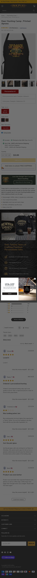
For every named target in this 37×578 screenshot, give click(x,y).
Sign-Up (9, 293)
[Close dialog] (35, 279)
